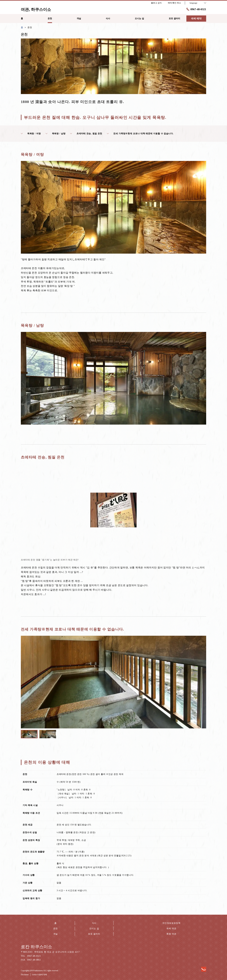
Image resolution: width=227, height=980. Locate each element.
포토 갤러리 (94, 934)
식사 (94, 923)
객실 (55, 934)
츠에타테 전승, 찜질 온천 (89, 133)
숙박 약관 (171, 928)
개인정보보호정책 (171, 923)
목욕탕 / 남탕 (59, 133)
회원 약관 (171, 934)
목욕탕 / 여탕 (34, 133)
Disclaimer (25, 975)
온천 (55, 928)
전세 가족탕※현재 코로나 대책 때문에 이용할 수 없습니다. (143, 133)
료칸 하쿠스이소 (36, 946)
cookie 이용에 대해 (39, 975)
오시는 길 (94, 928)
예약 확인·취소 (174, 3)
